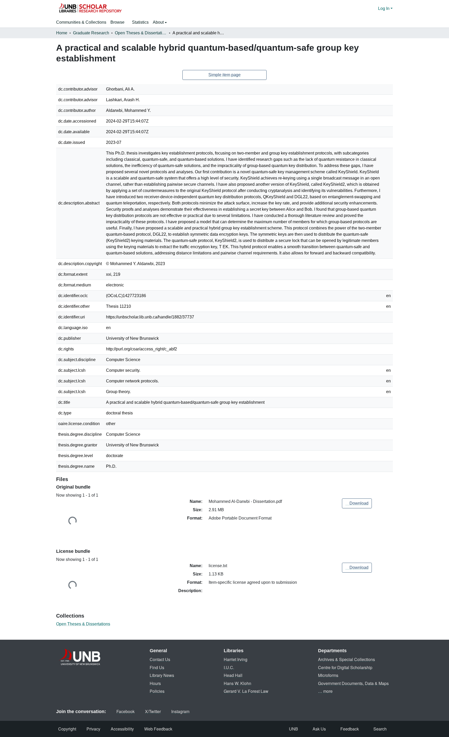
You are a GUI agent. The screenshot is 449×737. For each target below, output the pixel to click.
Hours (155, 683)
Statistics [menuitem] (140, 22)
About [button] (159, 22)
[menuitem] (119, 22)
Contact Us (160, 659)
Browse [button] (117, 22)
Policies (157, 691)
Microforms (328, 675)
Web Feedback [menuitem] (158, 729)
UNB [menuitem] (293, 729)
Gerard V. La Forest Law (246, 691)
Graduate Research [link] (91, 33)
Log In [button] (384, 8)
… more (325, 691)
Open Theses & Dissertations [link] (141, 33)
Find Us (157, 667)
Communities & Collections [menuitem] (81, 22)
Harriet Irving (235, 659)
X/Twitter (153, 711)
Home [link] (61, 33)
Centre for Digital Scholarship (345, 667)
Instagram (180, 711)
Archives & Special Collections (346, 659)
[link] (357, 503)
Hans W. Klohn (237, 683)
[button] (90, 8)
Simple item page (224, 75)
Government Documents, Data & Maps (353, 683)
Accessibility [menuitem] (122, 729)
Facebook (125, 711)
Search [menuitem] (380, 729)
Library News (162, 675)
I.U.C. (229, 667)
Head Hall (233, 675)
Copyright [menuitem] (67, 729)
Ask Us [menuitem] (319, 729)
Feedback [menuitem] (349, 729)
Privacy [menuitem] (93, 729)
